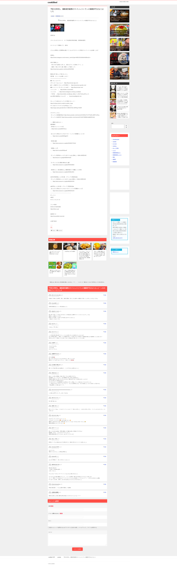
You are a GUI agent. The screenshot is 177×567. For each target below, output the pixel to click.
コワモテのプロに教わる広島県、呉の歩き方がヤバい (122, 108)
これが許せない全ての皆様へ (69, 251)
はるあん (115, 146)
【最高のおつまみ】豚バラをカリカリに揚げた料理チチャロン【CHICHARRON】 (119, 19)
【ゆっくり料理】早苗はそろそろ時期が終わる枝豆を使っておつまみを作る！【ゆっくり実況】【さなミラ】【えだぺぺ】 (69, 273)
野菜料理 (115, 161)
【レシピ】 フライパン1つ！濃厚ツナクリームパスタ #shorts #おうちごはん (55, 252)
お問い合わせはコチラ (117, 237)
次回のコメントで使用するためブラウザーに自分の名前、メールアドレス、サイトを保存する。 (73, 527)
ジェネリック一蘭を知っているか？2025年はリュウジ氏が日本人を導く (92, 282)
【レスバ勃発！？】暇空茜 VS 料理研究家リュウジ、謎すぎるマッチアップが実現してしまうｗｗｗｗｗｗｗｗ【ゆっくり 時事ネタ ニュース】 (122, 102)
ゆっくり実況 (116, 148)
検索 (112, 123)
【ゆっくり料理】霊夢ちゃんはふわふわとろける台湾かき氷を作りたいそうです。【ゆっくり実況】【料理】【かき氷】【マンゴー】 (99, 254)
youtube (52, 16)
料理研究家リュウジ (59, 16)
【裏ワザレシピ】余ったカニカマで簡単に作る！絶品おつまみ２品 (55, 271)
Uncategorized (116, 139)
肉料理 (114, 159)
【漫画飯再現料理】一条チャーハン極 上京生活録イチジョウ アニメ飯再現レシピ (119, 33)
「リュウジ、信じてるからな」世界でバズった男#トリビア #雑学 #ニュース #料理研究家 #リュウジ (122, 88)
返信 (105, 303)
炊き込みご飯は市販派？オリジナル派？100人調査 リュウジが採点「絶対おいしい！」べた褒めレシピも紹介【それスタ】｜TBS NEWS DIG (122, 115)
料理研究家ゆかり (117, 152)
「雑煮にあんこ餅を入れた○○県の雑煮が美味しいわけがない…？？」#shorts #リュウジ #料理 (63, 282)
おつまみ (115, 143)
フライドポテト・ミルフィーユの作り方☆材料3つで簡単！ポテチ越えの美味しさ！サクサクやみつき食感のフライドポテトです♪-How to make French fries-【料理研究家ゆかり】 (84, 255)
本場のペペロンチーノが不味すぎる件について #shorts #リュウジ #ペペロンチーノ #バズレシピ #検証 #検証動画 (122, 95)
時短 (114, 157)
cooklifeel (52, 2)
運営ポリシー (116, 251)
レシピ (114, 150)
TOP (51, 557)
